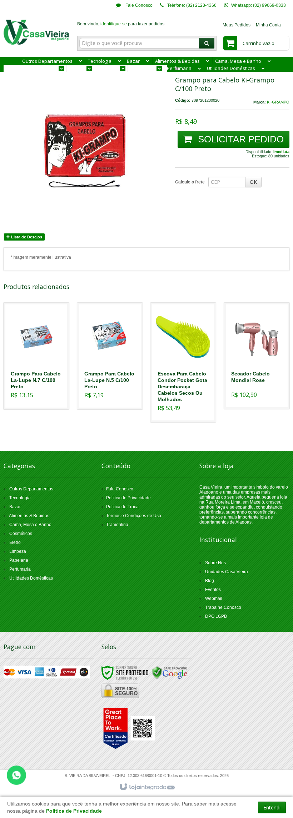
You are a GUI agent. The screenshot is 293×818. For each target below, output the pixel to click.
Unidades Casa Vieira (226, 571)
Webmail (213, 598)
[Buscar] (206, 43)
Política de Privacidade (128, 497)
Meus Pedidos (236, 24)
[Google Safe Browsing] (170, 672)
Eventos (213, 589)
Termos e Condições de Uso (133, 515)
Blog (209, 580)
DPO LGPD (216, 616)
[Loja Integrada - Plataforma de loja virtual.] (146, 787)
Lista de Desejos (26, 237)
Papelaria (18, 560)
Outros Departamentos (31, 488)
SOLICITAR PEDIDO (239, 139)
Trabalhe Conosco (223, 607)
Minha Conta (268, 24)
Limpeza (17, 551)
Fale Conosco (138, 5)
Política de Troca (122, 506)
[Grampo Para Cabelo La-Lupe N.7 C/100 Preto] (36, 356)
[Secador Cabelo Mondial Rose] (257, 355)
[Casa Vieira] (36, 32)
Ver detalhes (40, 378)
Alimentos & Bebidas (29, 515)
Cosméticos (20, 533)
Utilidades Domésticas (31, 578)
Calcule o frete (190, 182)
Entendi (271, 807)
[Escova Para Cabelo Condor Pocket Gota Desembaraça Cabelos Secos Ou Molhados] (183, 362)
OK (253, 181)
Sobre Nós (215, 562)
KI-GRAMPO (278, 102)
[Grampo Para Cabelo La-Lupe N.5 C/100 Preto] (110, 356)
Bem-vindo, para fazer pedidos (120, 23)
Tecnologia (20, 497)
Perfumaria (20, 569)
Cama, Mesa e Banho (30, 524)
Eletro (15, 542)
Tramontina (117, 524)
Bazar (15, 506)
